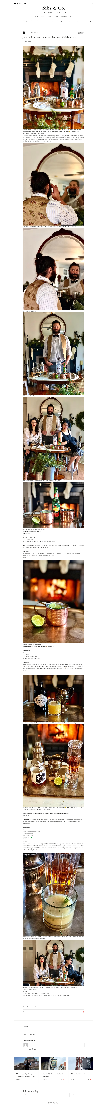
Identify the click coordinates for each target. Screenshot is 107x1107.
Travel (38, 21)
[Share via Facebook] (23, 1007)
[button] (92, 3)
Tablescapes (60, 21)
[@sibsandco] (22, 4)
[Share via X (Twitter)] (27, 1007)
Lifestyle (25, 21)
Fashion (52, 21)
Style (45, 21)
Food (43, 12)
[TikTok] (17, 4)
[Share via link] (35, 1007)
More (76, 21)
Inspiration (69, 21)
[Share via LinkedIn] (31, 1007)
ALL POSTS (17, 21)
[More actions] (83, 33)
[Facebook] (20, 4)
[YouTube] (15, 4)
